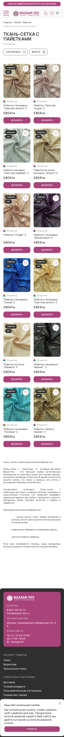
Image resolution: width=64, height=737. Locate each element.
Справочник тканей (15, 695)
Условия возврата (14, 686)
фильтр (36, 51)
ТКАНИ (17, 22)
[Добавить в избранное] (26, 69)
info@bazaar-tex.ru (18, 613)
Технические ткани (14, 668)
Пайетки (26, 22)
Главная (7, 22)
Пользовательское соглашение (22, 690)
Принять (32, 729)
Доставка (9, 682)
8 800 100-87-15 (16, 610)
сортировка (13, 51)
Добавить (17, 120)
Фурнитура (10, 664)
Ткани (6, 660)
